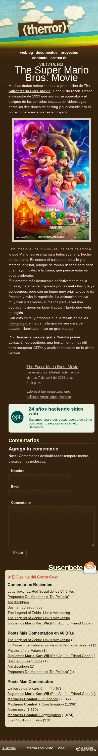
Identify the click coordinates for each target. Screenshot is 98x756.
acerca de (59, 58)
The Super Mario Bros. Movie (52, 73)
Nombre (17, 471)
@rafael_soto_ (59, 372)
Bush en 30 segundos (25, 607)
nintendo (65, 397)
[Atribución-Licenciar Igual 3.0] (86, 750)
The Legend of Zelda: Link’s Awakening (39, 613)
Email (15, 487)
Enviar (18, 553)
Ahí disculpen (18, 602)
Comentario (21, 502)
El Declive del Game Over (35, 577)
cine (67, 391)
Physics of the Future (24, 650)
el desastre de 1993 (24, 96)
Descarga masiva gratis (36, 337)
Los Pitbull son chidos (25, 720)
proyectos (69, 52)
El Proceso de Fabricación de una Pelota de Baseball (50, 645)
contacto (39, 58)
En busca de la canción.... (28, 688)
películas (32, 397)
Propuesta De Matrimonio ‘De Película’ (38, 597)
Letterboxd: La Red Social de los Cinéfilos (41, 591)
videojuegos (18, 323)
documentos (47, 52)
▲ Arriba (9, 748)
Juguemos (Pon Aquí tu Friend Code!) (50, 623)
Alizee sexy (16, 710)
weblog (26, 52)
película (45, 249)
